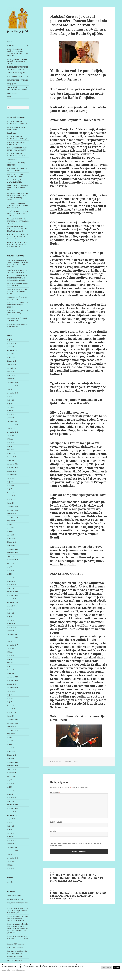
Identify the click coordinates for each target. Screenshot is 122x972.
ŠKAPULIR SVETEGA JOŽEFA (16, 73)
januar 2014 (11, 801)
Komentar (55, 792)
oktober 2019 (11, 556)
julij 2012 (10, 865)
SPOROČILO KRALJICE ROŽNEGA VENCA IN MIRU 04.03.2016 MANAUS (17, 278)
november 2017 (12, 638)
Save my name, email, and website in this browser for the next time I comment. (77, 844)
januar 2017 (11, 673)
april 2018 (10, 620)
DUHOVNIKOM (12, 93)
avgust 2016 (11, 691)
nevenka (10, 882)
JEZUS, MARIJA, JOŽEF (14, 76)
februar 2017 (11, 670)
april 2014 (10, 790)
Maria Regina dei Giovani (15, 947)
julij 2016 (10, 695)
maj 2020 (10, 531)
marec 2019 (11, 581)
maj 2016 (10, 702)
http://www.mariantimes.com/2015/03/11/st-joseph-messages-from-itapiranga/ (18, 910)
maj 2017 (10, 659)
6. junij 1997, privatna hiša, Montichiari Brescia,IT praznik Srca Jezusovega (17, 205)
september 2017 (12, 645)
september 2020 (12, 517)
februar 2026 (11, 343)
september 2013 (12, 815)
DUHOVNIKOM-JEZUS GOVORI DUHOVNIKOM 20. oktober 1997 (17, 188)
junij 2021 (10, 485)
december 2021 (12, 464)
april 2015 (10, 748)
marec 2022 (11, 453)
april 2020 (10, 535)
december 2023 (12, 382)
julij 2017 (10, 652)
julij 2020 (10, 524)
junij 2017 (10, 656)
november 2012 (12, 851)
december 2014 (12, 762)
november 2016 (12, 680)
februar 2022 (11, 457)
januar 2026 (11, 347)
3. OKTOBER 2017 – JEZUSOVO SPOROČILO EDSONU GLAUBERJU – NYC (17, 237)
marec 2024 (11, 375)
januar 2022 (11, 460)
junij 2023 (10, 400)
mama (9, 303)
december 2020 (12, 507)
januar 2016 (11, 716)
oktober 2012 (11, 854)
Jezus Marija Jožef (17, 31)
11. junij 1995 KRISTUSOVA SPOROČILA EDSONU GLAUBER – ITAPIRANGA (17, 221)
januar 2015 (11, 759)
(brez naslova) (12, 159)
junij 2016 (10, 698)
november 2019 (12, 553)
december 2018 (12, 592)
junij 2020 (10, 528)
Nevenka (10, 260)
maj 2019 (10, 574)
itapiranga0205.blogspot (15, 944)
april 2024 (10, 372)
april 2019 (10, 578)
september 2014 (12, 773)
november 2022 (12, 425)
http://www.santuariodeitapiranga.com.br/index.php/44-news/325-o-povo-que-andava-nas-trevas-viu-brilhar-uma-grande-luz (17, 928)
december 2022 (12, 421)
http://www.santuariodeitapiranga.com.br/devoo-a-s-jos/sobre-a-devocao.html (17, 918)
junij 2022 (10, 443)
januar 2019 (11, 588)
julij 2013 (10, 822)
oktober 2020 (11, 514)
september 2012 (12, 858)
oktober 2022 (11, 428)
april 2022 (10, 450)
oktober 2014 (11, 769)
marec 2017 (11, 666)
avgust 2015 (11, 734)
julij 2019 (10, 567)
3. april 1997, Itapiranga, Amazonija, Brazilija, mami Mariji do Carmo (17, 213)
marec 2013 (11, 837)
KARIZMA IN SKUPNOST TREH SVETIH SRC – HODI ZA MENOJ (17, 68)
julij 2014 (10, 780)
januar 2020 (11, 546)
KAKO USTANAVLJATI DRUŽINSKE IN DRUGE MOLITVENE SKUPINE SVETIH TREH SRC (17, 52)
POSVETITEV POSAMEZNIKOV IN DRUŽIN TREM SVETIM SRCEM (17, 61)
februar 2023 (11, 414)
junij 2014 (10, 783)
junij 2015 (10, 741)
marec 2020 (11, 538)
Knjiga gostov (11, 84)
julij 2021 (10, 482)
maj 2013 (10, 830)
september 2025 (12, 350)
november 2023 (12, 386)
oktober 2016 (11, 684)
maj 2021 (10, 489)
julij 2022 (10, 439)
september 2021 (12, 475)
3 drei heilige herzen (14, 896)
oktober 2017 (11, 641)
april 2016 (10, 705)
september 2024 (12, 368)
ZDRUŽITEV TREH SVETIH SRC (17, 80)
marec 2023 (11, 411)
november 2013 (12, 808)
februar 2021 (11, 499)
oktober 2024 (11, 365)
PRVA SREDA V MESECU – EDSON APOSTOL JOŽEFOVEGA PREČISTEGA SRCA (17, 244)
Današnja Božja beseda (15, 899)
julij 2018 (10, 609)
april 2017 (10, 663)
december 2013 (12, 805)
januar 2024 (11, 379)
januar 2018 (11, 631)
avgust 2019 (11, 563)
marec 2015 (11, 751)
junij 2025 (10, 354)
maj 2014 (10, 787)
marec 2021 (11, 496)
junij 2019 (10, 570)
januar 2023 (11, 418)
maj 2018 (10, 617)
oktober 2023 (11, 389)
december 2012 (12, 847)
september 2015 (12, 730)
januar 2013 (11, 844)
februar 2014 (11, 798)
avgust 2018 (11, 606)
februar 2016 (11, 712)
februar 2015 (11, 755)
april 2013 (10, 833)
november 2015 (12, 723)
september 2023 (12, 393)
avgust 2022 (11, 436)
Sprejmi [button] (116, 967)
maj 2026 (10, 340)
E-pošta (54, 831)
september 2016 (12, 688)
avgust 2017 (11, 649)
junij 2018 (10, 613)
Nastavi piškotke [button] (106, 967)
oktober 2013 (11, 812)
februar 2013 (11, 840)
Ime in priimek (56, 822)
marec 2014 (11, 794)
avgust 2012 (11, 861)
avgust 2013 (11, 819)
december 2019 (12, 549)
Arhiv (9, 97)
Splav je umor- (12, 133)
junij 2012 (10, 869)
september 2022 (12, 432)
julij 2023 (10, 396)
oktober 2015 (11, 727)
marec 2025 (11, 357)
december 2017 (12, 634)
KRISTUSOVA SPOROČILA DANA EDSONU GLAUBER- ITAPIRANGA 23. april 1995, (17, 229)
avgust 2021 (11, 478)
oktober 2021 (11, 471)
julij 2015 (10, 737)
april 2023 (10, 407)
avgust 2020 (11, 521)
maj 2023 (10, 404)
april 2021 (10, 492)
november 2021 (12, 467)
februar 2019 (11, 585)
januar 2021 (11, 503)
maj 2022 (10, 446)
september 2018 (12, 602)
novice (76, 762)
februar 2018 (11, 627)
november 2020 (12, 510)
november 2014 (12, 766)
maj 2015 (10, 744)
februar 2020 (11, 542)
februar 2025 (11, 361)
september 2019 (12, 560)
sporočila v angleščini (14, 957)
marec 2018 (11, 624)
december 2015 (12, 720)
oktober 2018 (11, 599)
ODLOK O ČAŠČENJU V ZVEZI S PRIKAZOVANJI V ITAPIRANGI (17, 88)
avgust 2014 (11, 776)
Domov (9, 42)
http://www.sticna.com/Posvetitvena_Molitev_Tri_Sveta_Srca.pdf (17, 938)
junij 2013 (10, 826)
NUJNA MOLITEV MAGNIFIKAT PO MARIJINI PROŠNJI (17, 291)
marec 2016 (11, 709)
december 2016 (12, 677)
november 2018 (12, 595)
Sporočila (10, 45)
